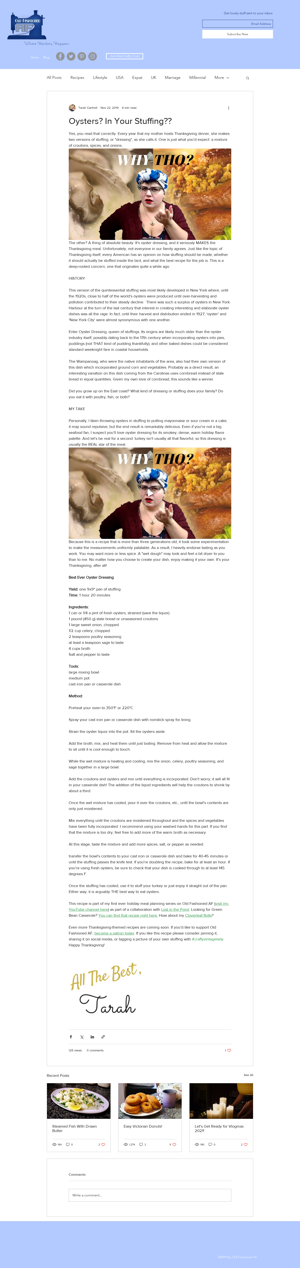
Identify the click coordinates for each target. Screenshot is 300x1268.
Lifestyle (100, 77)
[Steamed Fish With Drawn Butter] (78, 1101)
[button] (248, 78)
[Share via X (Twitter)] (82, 1037)
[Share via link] (103, 1037)
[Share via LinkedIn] (92, 1037)
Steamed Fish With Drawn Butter (74, 1128)
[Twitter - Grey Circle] (71, 56)
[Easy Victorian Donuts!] (150, 1101)
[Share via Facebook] (71, 1037)
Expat (137, 77)
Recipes (77, 77)
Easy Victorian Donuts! (143, 1126)
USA (119, 77)
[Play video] (150, 493)
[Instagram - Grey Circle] (92, 56)
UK (153, 77)
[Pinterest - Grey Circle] (82, 56)
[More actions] (228, 107)
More (219, 77)
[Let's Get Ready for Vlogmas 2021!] (221, 1101)
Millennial (197, 77)
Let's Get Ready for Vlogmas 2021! (219, 1128)
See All (248, 1075)
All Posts (54, 77)
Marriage (173, 77)
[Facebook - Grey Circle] (60, 56)
